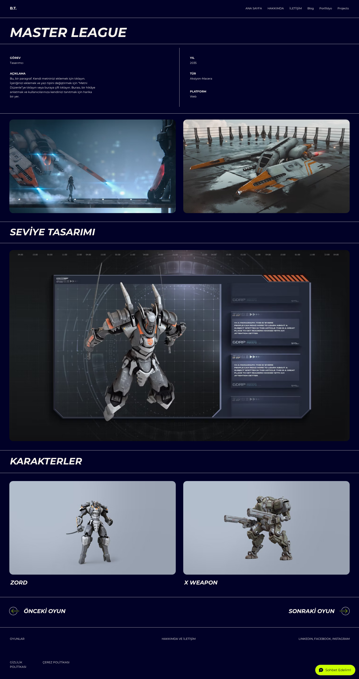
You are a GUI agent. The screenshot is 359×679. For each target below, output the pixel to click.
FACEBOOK (322, 639)
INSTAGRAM (341, 639)
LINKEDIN (306, 639)
